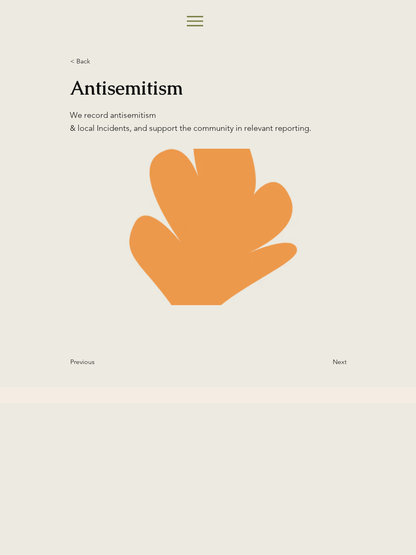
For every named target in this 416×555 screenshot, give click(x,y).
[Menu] (195, 21)
